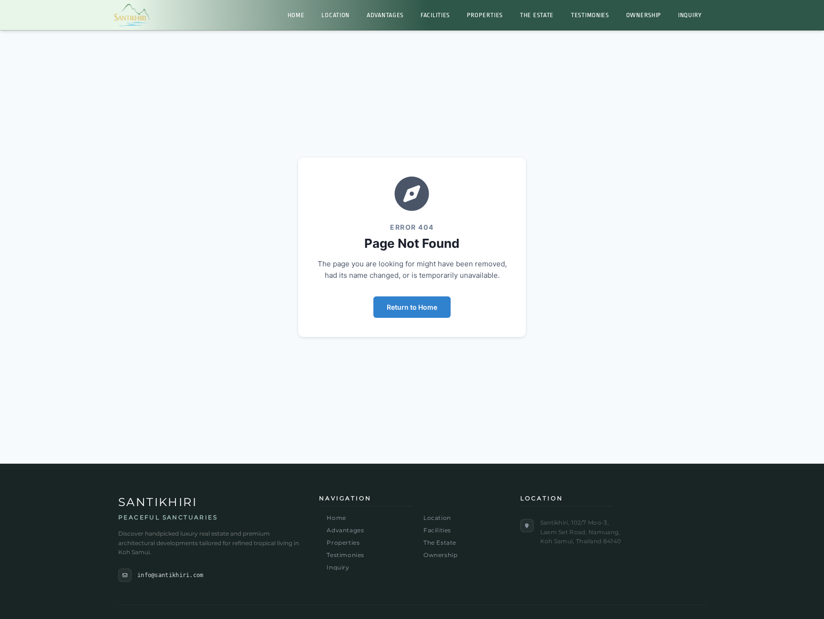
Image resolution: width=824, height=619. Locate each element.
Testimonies (590, 15)
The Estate (537, 15)
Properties (485, 15)
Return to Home (412, 307)
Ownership (643, 15)
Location (335, 15)
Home (296, 15)
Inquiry (690, 15)
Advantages (385, 15)
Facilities (435, 15)
